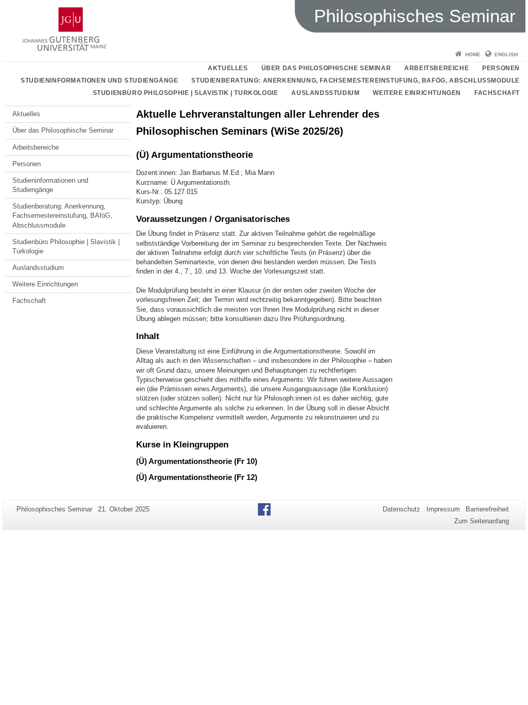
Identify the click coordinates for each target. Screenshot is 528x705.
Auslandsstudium (325, 93)
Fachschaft (497, 93)
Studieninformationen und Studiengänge (99, 80)
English (506, 54)
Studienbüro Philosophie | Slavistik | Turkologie (185, 93)
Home (473, 54)
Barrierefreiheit (487, 509)
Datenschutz (401, 509)
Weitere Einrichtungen (417, 93)
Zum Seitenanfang (481, 521)
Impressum (443, 509)
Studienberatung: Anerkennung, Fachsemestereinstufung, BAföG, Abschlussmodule (355, 80)
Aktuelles (228, 68)
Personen (501, 68)
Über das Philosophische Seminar (326, 68)
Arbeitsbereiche (436, 68)
